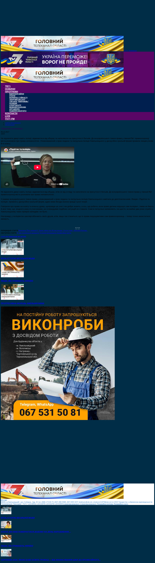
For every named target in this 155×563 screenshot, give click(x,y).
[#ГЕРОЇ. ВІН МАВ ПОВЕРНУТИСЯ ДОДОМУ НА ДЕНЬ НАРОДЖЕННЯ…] (6, 528)
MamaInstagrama (17, 107)
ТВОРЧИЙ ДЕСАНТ (17, 100)
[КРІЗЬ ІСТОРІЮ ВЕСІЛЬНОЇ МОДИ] (12, 254)
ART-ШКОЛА (14, 109)
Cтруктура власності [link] (71, 504)
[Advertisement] (64, 452)
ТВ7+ (8, 86)
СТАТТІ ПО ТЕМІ (6, 236)
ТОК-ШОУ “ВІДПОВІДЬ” (19, 101)
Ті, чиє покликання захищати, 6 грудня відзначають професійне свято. (44, 233)
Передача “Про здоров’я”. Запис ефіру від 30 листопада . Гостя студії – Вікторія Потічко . (53, 230)
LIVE (7, 116)
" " (76, 228)
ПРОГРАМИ (11, 91)
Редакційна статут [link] (121, 504)
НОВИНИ (10, 89)
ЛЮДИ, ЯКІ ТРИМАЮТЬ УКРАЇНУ (17, 281)
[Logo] (62, 66)
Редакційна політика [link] (105, 504)
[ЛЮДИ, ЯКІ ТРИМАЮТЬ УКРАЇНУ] (12, 277)
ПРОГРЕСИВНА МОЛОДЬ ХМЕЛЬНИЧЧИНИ (22, 303)
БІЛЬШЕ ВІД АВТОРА (19, 236)
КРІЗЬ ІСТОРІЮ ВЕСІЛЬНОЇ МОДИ (18, 258)
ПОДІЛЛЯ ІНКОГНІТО (17, 111)
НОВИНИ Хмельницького (13, 123)
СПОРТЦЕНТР (15, 105)
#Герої (12, 96)
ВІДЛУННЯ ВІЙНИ (16, 94)
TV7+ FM (10, 118)
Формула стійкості (18, 98)
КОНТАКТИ (11, 113)
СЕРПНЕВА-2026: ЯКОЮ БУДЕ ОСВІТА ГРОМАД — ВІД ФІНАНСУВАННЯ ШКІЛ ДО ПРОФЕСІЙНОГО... (51, 560)
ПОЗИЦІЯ (13, 103)
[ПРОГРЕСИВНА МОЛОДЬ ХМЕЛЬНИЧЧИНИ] (12, 299)
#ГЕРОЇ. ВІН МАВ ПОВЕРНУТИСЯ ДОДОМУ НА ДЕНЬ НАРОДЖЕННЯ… (36, 532)
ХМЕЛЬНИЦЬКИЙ (10, 124)
